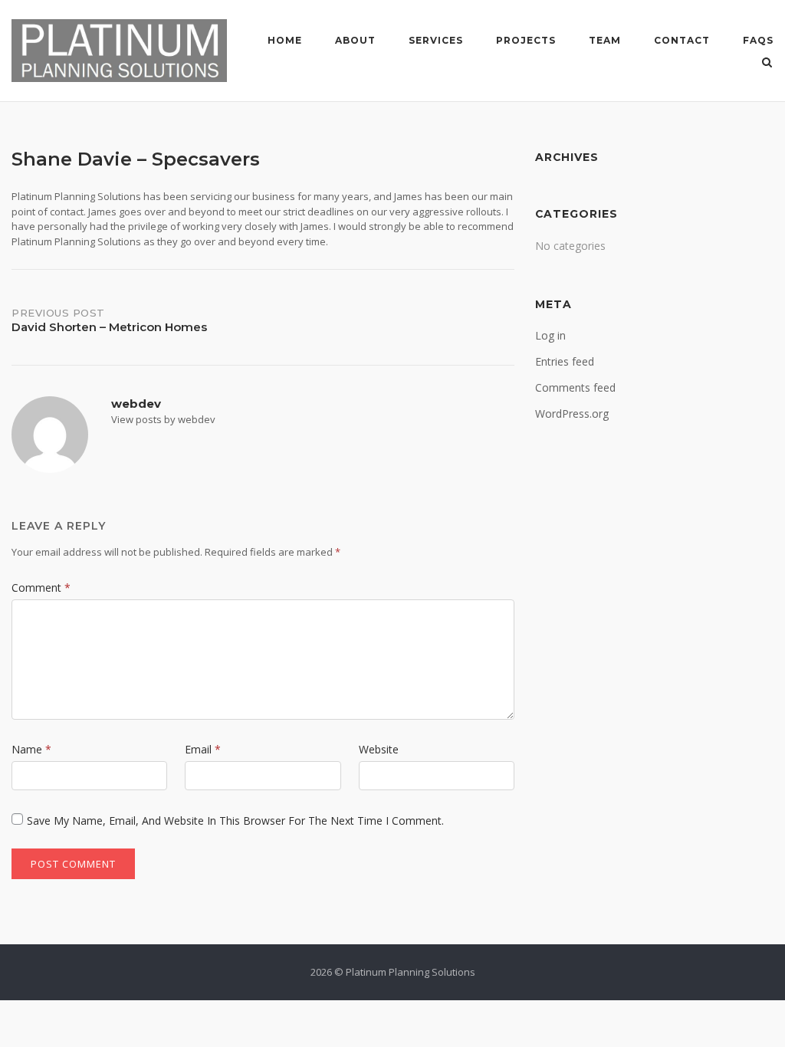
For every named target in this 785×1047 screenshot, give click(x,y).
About (355, 40)
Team (605, 40)
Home (285, 40)
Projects (526, 40)
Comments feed (575, 387)
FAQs (758, 40)
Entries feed (564, 361)
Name (31, 749)
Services (436, 40)
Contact (682, 40)
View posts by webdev (163, 419)
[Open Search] (767, 64)
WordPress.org (572, 413)
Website (379, 749)
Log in (550, 335)
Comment (41, 587)
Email (203, 749)
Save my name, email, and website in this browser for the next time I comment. (235, 820)
